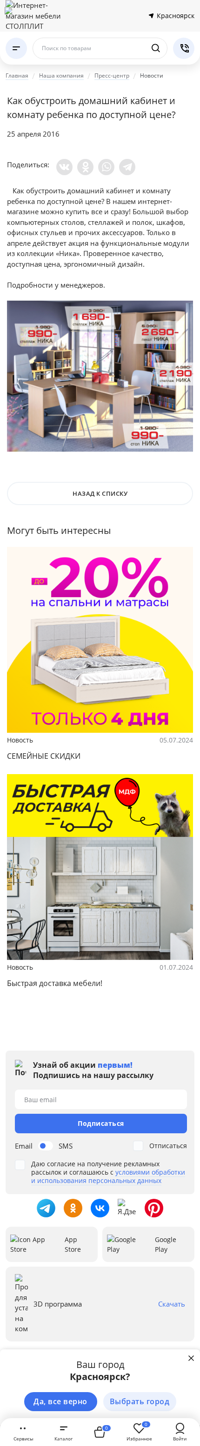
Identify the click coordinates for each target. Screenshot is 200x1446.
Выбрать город (140, 1401)
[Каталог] (16, 48)
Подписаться (101, 1123)
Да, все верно (60, 1401)
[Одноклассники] (85, 167)
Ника (67, 253)
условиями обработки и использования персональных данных (108, 1176)
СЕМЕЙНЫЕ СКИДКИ (43, 756)
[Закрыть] (191, 1358)
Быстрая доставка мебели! (54, 983)
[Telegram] (127, 167)
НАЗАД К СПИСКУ (100, 493)
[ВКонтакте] (64, 167)
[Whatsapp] (106, 167)
